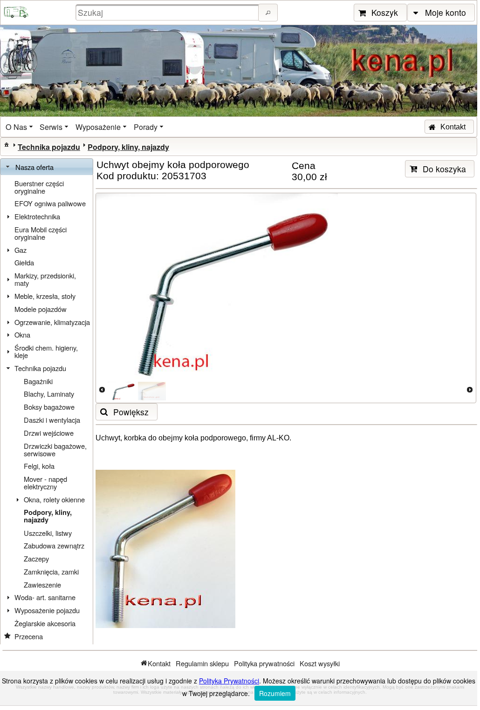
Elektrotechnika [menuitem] (37, 216)
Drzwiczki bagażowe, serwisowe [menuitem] (55, 449)
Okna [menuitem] (22, 334)
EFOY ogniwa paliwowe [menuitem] (50, 203)
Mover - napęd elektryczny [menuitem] (45, 482)
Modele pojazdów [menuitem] (40, 309)
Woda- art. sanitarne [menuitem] (44, 597)
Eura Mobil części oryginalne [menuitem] (40, 233)
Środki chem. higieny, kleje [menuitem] (46, 351)
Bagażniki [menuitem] (38, 381)
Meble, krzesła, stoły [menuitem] (44, 296)
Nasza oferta (34, 167)
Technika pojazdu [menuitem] (40, 368)
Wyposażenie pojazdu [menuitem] (47, 610)
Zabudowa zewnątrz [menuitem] (54, 545)
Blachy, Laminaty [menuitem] (49, 394)
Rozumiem (275, 693)
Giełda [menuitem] (24, 262)
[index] (6, 144)
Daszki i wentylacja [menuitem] (52, 420)
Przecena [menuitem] (28, 636)
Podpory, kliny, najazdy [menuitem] (48, 516)
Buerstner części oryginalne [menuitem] (39, 187)
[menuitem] (20, 127)
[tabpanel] (46, 410)
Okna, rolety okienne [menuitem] (54, 499)
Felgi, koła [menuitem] (39, 466)
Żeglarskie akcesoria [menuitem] (44, 623)
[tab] (46, 167)
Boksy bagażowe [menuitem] (49, 407)
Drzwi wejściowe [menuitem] (49, 433)
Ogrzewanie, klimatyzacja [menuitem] (52, 322)
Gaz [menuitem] (20, 250)
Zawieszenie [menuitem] (42, 584)
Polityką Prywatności (229, 680)
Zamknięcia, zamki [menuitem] (51, 571)
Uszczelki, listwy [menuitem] (48, 533)
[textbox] (168, 12)
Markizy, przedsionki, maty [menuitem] (45, 279)
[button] (268, 12)
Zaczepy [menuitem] (36, 558)
